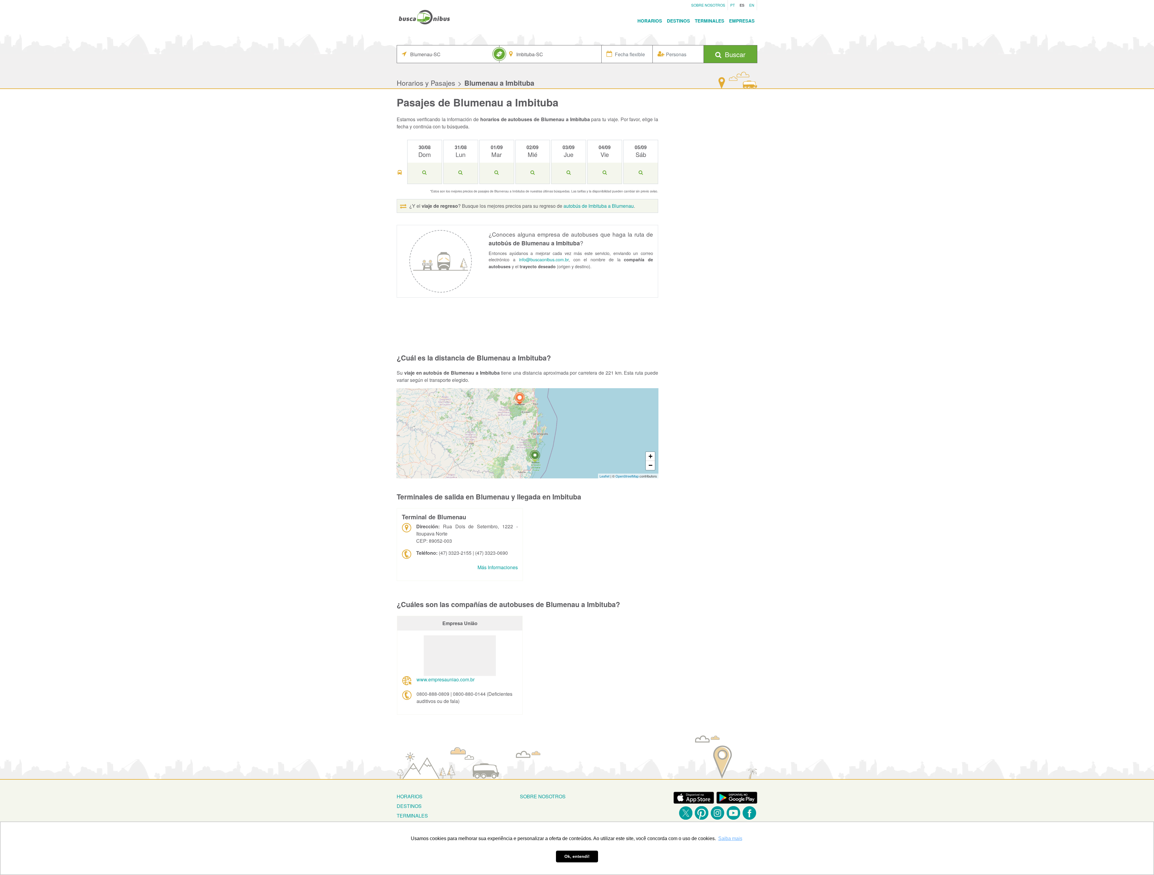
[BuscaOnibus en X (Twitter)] (686, 813)
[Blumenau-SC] (519, 399)
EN (751, 5)
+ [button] (650, 456)
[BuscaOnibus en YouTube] (733, 813)
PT (732, 5)
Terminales (709, 20)
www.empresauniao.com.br (446, 679)
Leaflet (604, 476)
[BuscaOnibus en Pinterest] (702, 813)
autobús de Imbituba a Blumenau (598, 205)
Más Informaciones (498, 567)
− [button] (650, 465)
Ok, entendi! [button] (577, 856)
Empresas (742, 20)
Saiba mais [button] (730, 838)
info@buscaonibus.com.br (544, 259)
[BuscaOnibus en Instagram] (717, 813)
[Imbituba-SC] (535, 457)
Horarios (649, 20)
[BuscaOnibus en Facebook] (749, 813)
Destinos (678, 20)
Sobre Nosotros (708, 5)
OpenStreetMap (627, 476)
